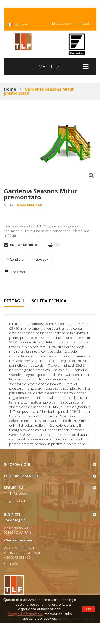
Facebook (19, 493)
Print (58, 244)
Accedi (84, 23)
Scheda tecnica (49, 301)
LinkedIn (20, 501)
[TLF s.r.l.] (23, 42)
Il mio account (60, 23)
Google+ (41, 259)
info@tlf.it (15, 563)
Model (9, 205)
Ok (88, 609)
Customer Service (21, 476)
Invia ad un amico (23, 244)
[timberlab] (77, 44)
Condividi (16, 259)
